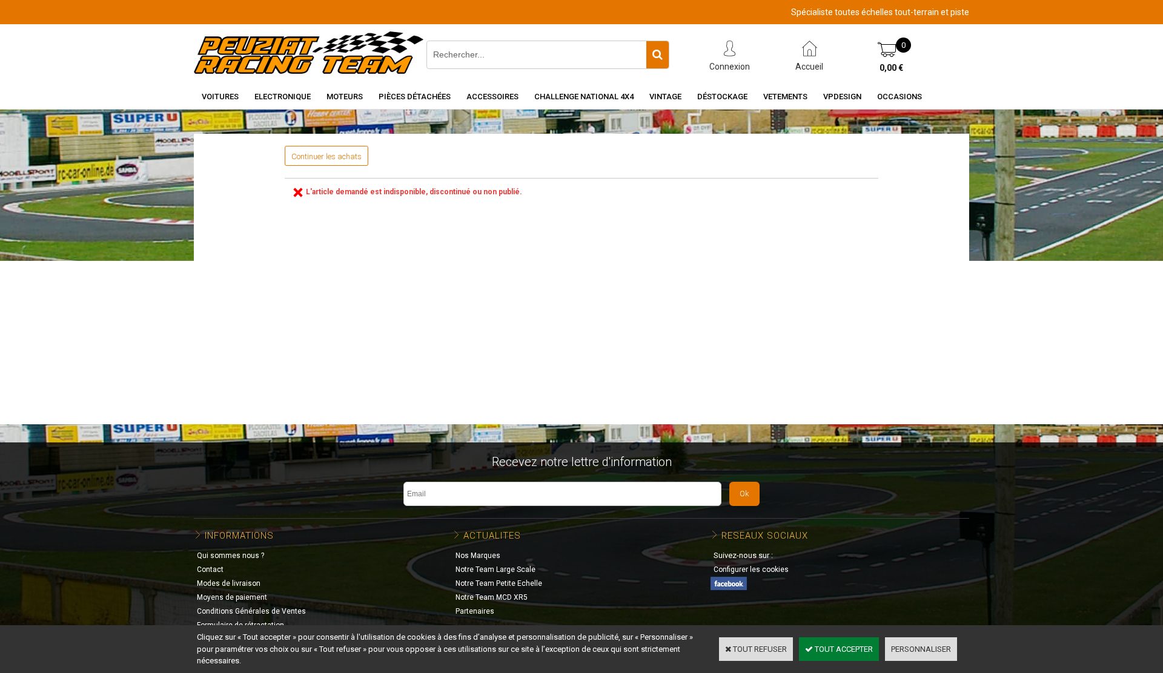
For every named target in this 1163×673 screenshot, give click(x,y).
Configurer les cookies (751, 569)
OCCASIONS (899, 96)
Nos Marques (478, 555)
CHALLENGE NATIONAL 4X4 (584, 96)
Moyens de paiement (232, 597)
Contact (210, 569)
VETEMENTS (785, 96)
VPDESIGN (842, 96)
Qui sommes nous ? (230, 555)
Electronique (282, 96)
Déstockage (722, 96)
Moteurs (344, 96)
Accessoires (492, 96)
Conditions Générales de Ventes (251, 611)
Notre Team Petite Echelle (499, 583)
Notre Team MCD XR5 (492, 597)
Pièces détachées (415, 96)
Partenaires (475, 611)
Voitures (220, 96)
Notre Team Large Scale (495, 569)
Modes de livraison (228, 583)
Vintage (665, 96)
